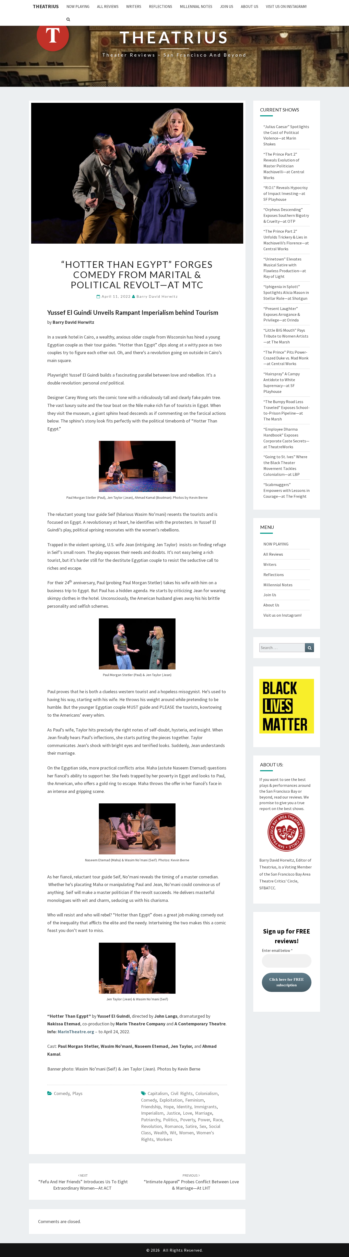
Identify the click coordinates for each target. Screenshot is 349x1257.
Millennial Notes (196, 6)
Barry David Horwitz (157, 296)
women (186, 1133)
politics (170, 1120)
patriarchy (150, 1120)
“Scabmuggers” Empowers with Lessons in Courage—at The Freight (286, 490)
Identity (184, 1107)
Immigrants (205, 1107)
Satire (191, 1126)
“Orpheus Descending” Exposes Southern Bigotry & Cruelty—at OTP (286, 215)
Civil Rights (182, 1093)
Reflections (160, 6)
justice (173, 1113)
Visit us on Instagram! (286, 6)
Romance (174, 1126)
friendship (151, 1107)
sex (203, 1126)
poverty (187, 1120)
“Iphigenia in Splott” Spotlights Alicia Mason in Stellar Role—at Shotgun (286, 292)
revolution (151, 1126)
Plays (77, 1093)
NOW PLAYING (77, 6)
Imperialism (152, 1113)
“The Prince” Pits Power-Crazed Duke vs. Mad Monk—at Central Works (285, 358)
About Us (249, 6)
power (204, 1120)
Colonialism (206, 1093)
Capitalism (158, 1093)
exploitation (170, 1100)
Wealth (160, 1133)
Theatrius (46, 6)
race (217, 1120)
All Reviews (108, 6)
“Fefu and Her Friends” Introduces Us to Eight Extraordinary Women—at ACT (83, 1182)
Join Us (226, 6)
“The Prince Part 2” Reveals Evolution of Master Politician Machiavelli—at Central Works (283, 166)
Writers (133, 6)
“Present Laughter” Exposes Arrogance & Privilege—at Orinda (281, 314)
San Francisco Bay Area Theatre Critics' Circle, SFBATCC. (284, 881)
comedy (61, 1093)
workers (164, 1139)
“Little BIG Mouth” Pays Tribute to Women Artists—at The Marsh (285, 336)
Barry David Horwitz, (277, 860)
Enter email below (277, 950)
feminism (194, 1100)
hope (169, 1107)
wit (173, 1133)
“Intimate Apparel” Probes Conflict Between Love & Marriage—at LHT (191, 1182)
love (187, 1113)
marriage (203, 1113)
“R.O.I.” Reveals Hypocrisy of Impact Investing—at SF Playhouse (285, 193)
